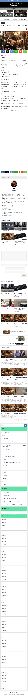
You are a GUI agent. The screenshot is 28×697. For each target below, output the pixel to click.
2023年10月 (4, 528)
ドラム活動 (3, 459)
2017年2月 (3, 653)
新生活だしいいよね (5, 495)
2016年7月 (3, 675)
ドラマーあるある (5, 449)
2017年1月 (3, 656)
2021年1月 (3, 554)
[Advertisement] (14, 126)
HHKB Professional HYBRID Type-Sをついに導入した (12, 501)
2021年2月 (3, 551)
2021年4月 (3, 544)
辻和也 (14, 191)
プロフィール (4, 465)
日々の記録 (3, 22)
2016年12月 (4, 659)
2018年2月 (3, 624)
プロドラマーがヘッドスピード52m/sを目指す (11, 462)
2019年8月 (3, 595)
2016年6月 (3, 678)
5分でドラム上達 (5, 432)
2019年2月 (3, 614)
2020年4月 (3, 570)
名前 (2, 263)
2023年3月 (3, 535)
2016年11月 (4, 662)
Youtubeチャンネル (14, 8)
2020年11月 (4, 560)
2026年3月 (3, 522)
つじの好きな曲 (4, 438)
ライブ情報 (3, 472)
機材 (2, 481)
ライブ (2, 468)
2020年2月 (3, 576)
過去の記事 (3, 484)
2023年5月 (3, 532)
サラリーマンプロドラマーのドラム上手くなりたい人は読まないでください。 (13, 446)
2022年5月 (3, 538)
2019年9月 (3, 592)
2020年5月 (3, 567)
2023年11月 (4, 525)
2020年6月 (3, 563)
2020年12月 (4, 557)
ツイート (3, 512)
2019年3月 (3, 611)
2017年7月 (3, 640)
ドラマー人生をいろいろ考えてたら (9, 498)
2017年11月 (4, 627)
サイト (3, 272)
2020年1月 (3, 579)
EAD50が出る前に (5, 492)
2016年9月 (3, 669)
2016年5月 (3, 681)
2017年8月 (3, 637)
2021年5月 (3, 541)
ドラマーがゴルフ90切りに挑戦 (8, 456)
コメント (4, 249)
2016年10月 (4, 665)
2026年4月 (3, 519)
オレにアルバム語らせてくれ (7, 441)
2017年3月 (3, 649)
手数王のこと (4, 475)
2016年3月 (3, 688)
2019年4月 (3, 608)
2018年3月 (3, 621)
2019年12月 (4, 583)
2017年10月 (4, 630)
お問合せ (3, 435)
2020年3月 (3, 573)
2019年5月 (3, 605)
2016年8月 (3, 672)
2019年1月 (3, 618)
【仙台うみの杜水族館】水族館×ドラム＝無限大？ (12, 504)
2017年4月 (3, 646)
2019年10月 (4, 589)
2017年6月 (3, 643)
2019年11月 (4, 586)
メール (3, 269)
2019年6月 (3, 602)
